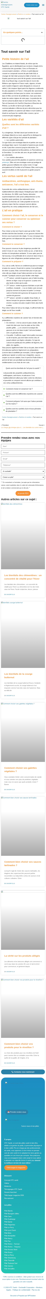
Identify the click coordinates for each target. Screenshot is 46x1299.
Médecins (7, 1186)
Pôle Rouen (8, 1252)
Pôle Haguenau (9, 1225)
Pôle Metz (7, 1233)
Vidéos (6, 1183)
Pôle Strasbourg (10, 1258)
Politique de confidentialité (21, 1290)
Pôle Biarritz (8, 1211)
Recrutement (8, 1198)
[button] (43, 5)
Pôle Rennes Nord (10, 1249)
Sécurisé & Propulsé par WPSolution (23, 1296)
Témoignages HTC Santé (13, 1189)
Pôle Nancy (8, 1238)
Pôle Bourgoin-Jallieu (11, 1214)
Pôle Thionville (9, 1260)
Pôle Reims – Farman (12, 1244)
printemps (5, 162)
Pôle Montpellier (9, 1236)
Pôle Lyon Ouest (10, 1230)
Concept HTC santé (11, 1180)
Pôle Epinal (8, 1222)
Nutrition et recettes (24, 14)
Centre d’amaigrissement (8, 14)
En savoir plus (9, 594)
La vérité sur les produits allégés (22, 956)
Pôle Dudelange (9, 1219)
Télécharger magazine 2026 (14, 1195)
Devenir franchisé (10, 1192)
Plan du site (36, 1290)
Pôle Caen (8, 1216)
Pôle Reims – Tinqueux (12, 1247)
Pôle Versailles (9, 1269)
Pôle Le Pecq (9, 1227)
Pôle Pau (7, 1241)
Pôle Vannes (8, 1266)
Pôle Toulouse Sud (10, 1263)
